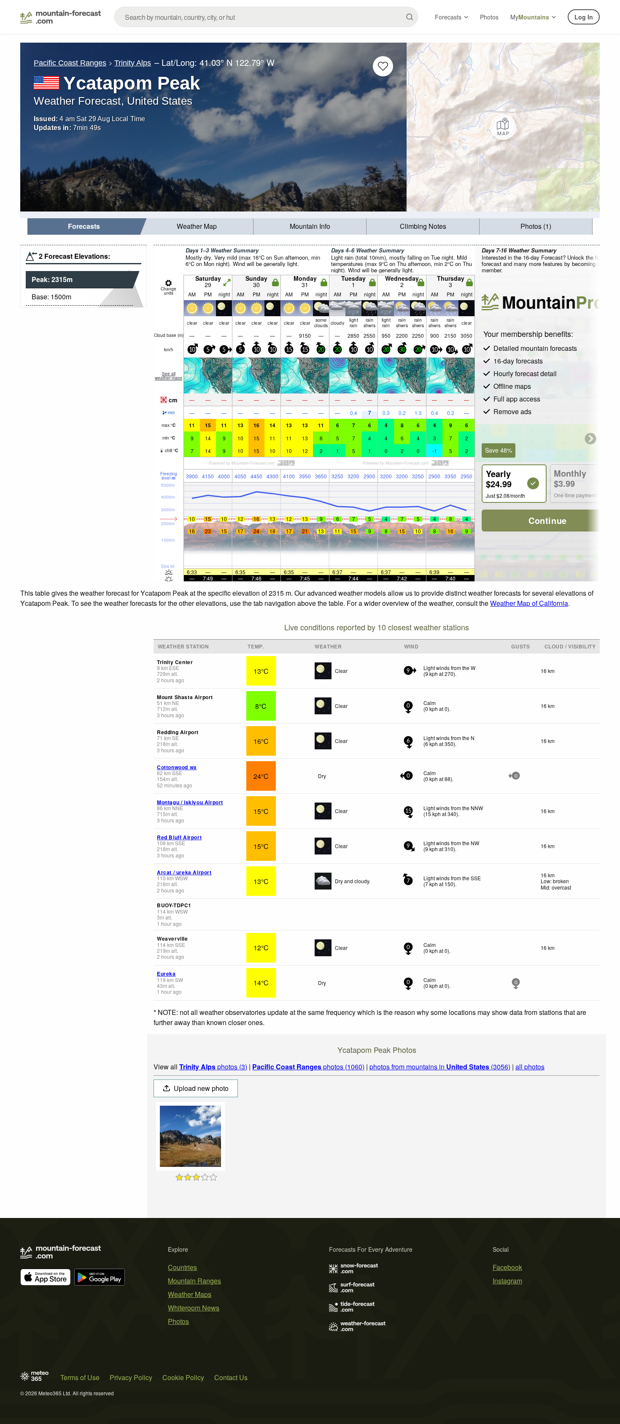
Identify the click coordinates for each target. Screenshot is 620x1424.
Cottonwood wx (177, 767)
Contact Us (231, 1377)
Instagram (507, 1281)
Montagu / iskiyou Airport (190, 802)
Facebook (507, 1267)
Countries (182, 1267)
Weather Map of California (529, 603)
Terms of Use (80, 1377)
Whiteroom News (193, 1308)
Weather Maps (189, 1294)
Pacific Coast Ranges (70, 63)
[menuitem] (83, 226)
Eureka (166, 973)
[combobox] (266, 17)
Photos (489, 17)
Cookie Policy (183, 1377)
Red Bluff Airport (179, 837)
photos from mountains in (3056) (439, 1066)
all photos (530, 1066)
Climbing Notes (423, 226)
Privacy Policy (131, 1377)
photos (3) (213, 1066)
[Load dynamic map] (503, 127)
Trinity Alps (132, 63)
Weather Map (197, 226)
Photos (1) (535, 226)
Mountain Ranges (194, 1281)
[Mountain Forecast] (60, 17)
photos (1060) (308, 1066)
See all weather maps (168, 376)
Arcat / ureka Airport (184, 872)
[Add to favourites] (383, 66)
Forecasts (448, 17)
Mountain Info (310, 226)
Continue (547, 520)
